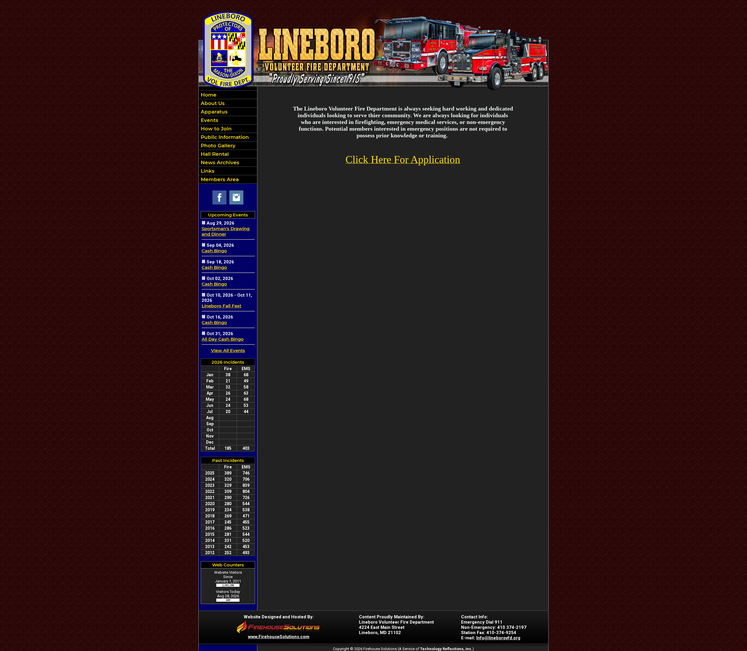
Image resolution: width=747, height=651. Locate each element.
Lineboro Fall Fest (221, 306)
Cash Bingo (214, 250)
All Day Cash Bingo (223, 339)
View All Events (228, 350)
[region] (228, 137)
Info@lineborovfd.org (498, 637)
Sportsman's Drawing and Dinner (225, 231)
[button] (227, 103)
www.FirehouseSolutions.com (278, 636)
